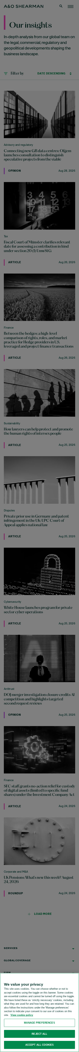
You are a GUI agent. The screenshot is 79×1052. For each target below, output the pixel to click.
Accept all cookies (39, 1044)
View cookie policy (22, 1015)
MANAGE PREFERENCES (39, 1022)
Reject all (39, 1033)
